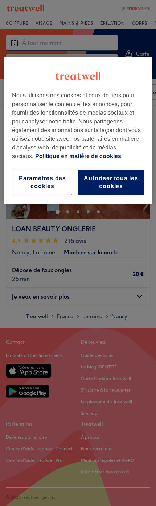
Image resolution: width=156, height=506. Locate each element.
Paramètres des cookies (42, 182)
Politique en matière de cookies (78, 156)
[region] (78, 130)
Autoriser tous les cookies (111, 182)
